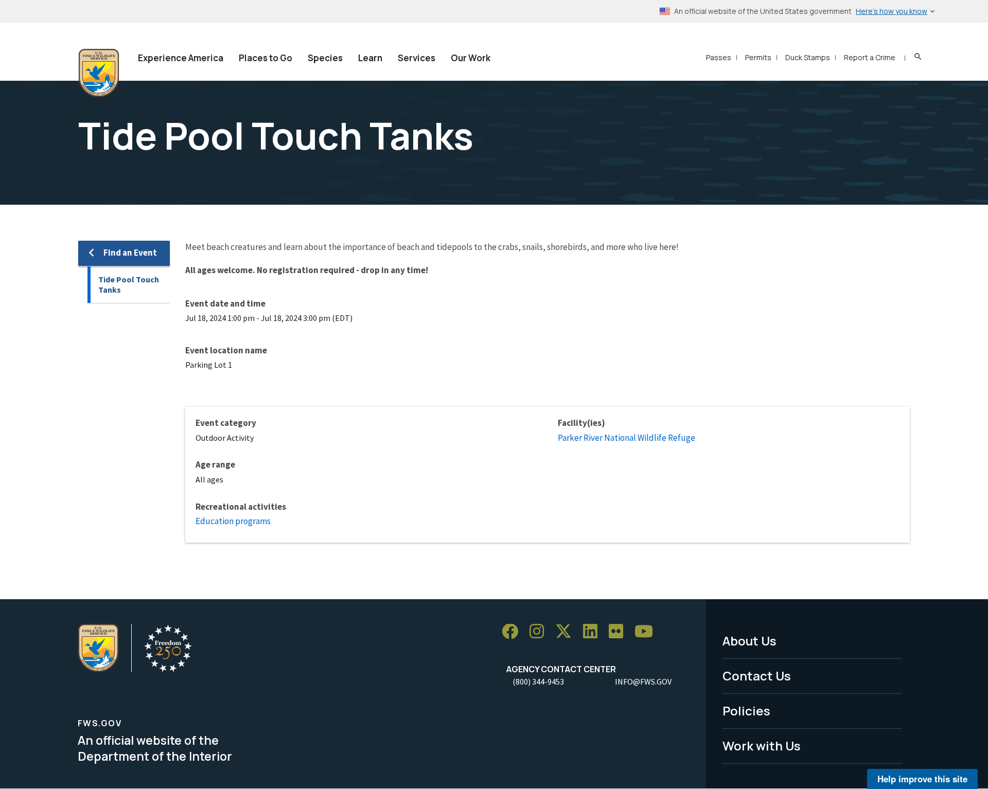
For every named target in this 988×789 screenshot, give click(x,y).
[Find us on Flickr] (619, 632)
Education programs (233, 521)
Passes (718, 57)
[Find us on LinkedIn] (594, 632)
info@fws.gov (643, 681)
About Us (749, 640)
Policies (746, 710)
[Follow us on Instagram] (540, 632)
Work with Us (761, 745)
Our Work (470, 58)
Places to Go (265, 58)
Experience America (180, 58)
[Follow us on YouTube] (647, 632)
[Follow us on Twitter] (567, 632)
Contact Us (756, 675)
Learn (370, 58)
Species (325, 58)
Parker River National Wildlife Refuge (626, 437)
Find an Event (130, 252)
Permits (758, 57)
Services (416, 58)
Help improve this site (922, 779)
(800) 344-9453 (538, 681)
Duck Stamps (807, 57)
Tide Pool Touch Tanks (128, 284)
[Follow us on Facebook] (513, 632)
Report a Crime (869, 57)
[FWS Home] (98, 73)
